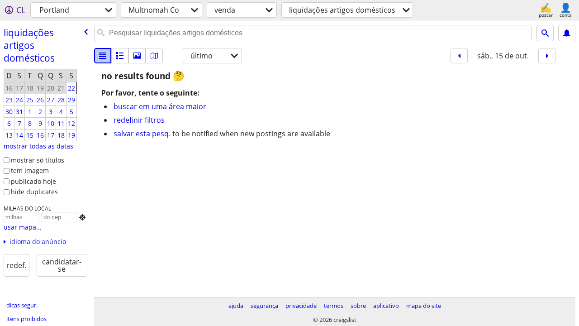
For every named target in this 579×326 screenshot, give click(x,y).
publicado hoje (33, 181)
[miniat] (119, 55)
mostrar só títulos (37, 160)
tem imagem (30, 170)
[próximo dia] (546, 55)
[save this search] (566, 33)
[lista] (102, 55)
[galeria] (137, 55)
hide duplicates (34, 191)
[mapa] (154, 55)
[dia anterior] (459, 55)
